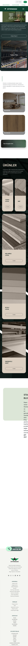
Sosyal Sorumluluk (15, 4)
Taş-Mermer (17, 119)
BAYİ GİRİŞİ (18, 2)
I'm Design (23, 4)
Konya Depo (14, 624)
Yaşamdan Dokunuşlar (14, 110)
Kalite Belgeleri (14, 530)
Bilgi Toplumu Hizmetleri (14, 515)
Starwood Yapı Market (15, 535)
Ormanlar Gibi (16, 95)
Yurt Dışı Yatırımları (14, 534)
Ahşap (18, 117)
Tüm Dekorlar (7, 133)
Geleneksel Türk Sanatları (13, 112)
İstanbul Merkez (14, 621)
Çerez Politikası (14, 514)
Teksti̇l (14, 566)
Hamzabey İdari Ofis (14, 618)
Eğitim (14, 604)
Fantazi (18, 121)
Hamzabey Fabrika (15, 619)
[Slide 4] (20, 20)
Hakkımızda (14, 527)
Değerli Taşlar (15, 593)
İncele (7, 206)
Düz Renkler (17, 125)
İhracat (14, 532)
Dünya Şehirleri (14, 596)
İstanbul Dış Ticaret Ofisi (14, 622)
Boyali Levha (15, 552)
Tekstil (18, 123)
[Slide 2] (12, 20)
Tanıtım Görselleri (15, 537)
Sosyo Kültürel (14, 609)
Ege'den (18, 99)
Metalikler (14, 594)
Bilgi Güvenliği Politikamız (15, 509)
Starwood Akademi (6, 4)
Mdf (15, 549)
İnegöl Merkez (14, 616)
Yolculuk (17, 97)
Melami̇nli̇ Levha (14, 551)
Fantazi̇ (14, 565)
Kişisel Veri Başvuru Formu (15, 512)
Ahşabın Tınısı (16, 108)
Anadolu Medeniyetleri (14, 106)
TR (25, 2)
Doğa (18, 104)
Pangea (18, 102)
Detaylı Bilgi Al (14, 36)
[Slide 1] (8, 20)
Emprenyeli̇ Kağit (14, 554)
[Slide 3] (16, 20)
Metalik (18, 127)
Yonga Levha (15, 548)
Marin (18, 100)
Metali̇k (14, 569)
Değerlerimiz (15, 529)
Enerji (14, 607)
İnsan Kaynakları (14, 538)
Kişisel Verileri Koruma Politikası (14, 511)
